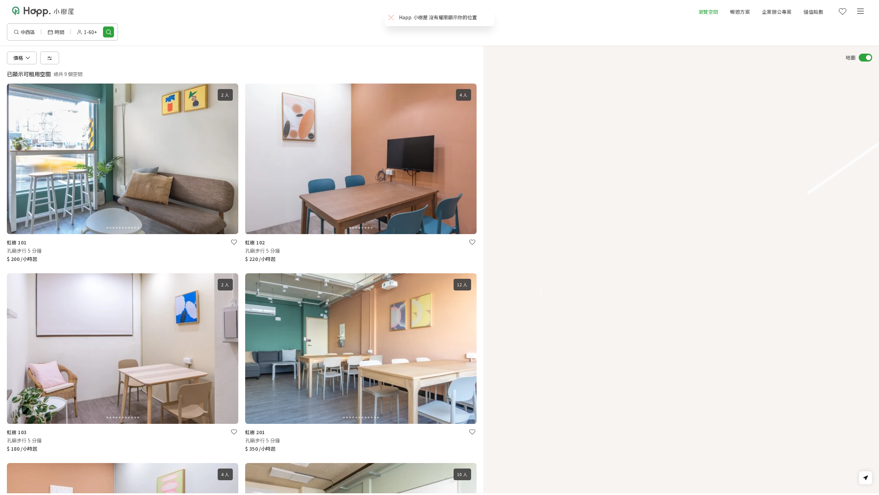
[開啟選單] (860, 12)
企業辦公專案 (776, 11)
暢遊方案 (740, 11)
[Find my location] (865, 477)
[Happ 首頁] (43, 12)
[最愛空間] (842, 12)
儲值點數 (813, 11)
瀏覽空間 (708, 11)
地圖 (850, 57)
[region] (681, 269)
